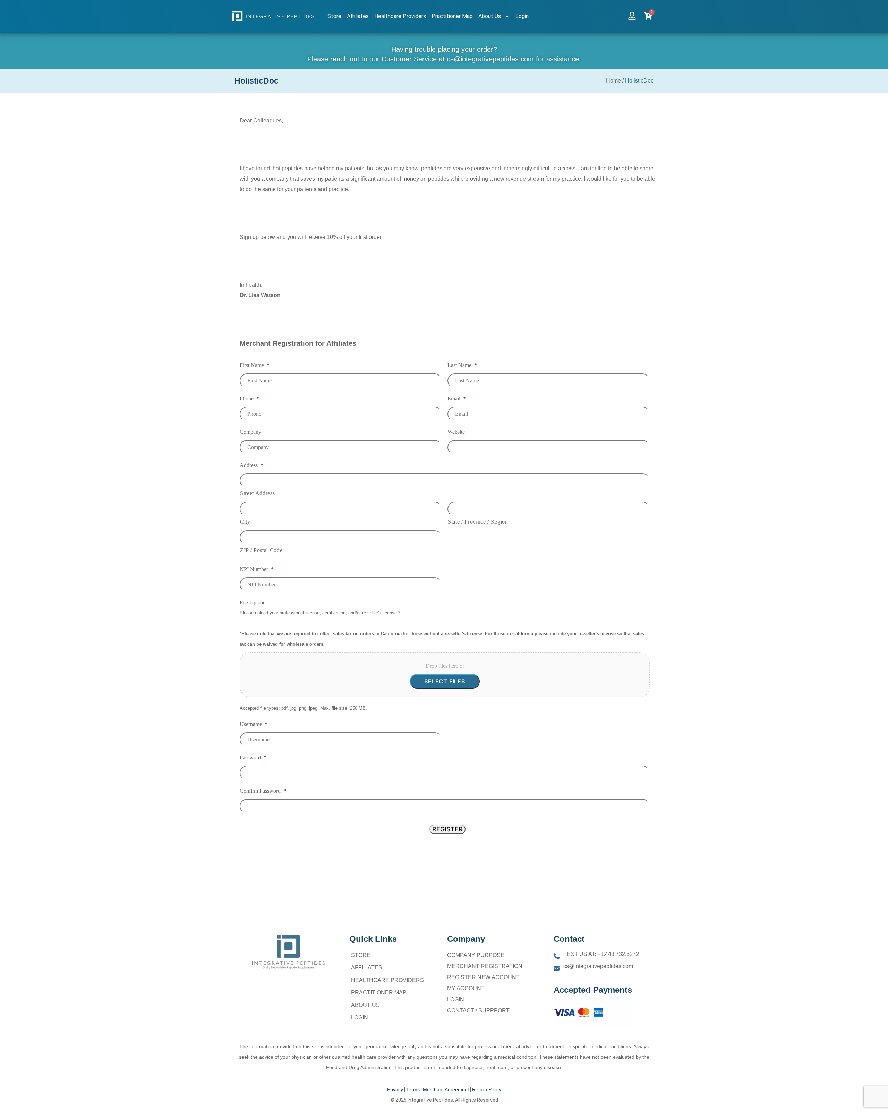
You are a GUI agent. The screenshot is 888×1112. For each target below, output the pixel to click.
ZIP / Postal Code (261, 550)
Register (447, 829)
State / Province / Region (478, 522)
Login (522, 16)
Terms (413, 1089)
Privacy (395, 1089)
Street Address (257, 493)
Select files (444, 681)
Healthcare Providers (400, 16)
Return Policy (486, 1089)
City (245, 522)
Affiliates (358, 16)
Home (613, 81)
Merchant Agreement (446, 1089)
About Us (489, 16)
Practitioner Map (452, 16)
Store (334, 16)
